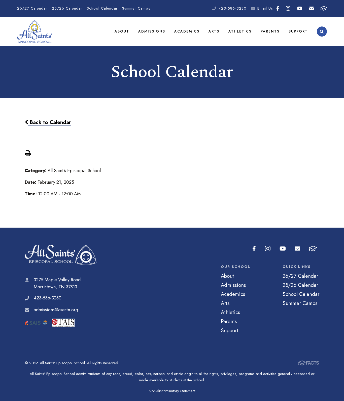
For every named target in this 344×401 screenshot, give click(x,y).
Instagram (288, 8)
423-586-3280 (233, 8)
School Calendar (102, 8)
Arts (214, 31)
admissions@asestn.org (56, 309)
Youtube (299, 8)
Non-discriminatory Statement (172, 391)
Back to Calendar (49, 122)
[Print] (28, 154)
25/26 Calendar (67, 8)
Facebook (277, 8)
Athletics (240, 31)
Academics (186, 31)
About (122, 31)
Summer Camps (136, 8)
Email (311, 8)
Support (298, 31)
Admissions (151, 31)
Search (322, 31)
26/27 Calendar (32, 8)
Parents (270, 31)
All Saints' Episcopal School (60, 255)
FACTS (323, 8)
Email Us (265, 8)
